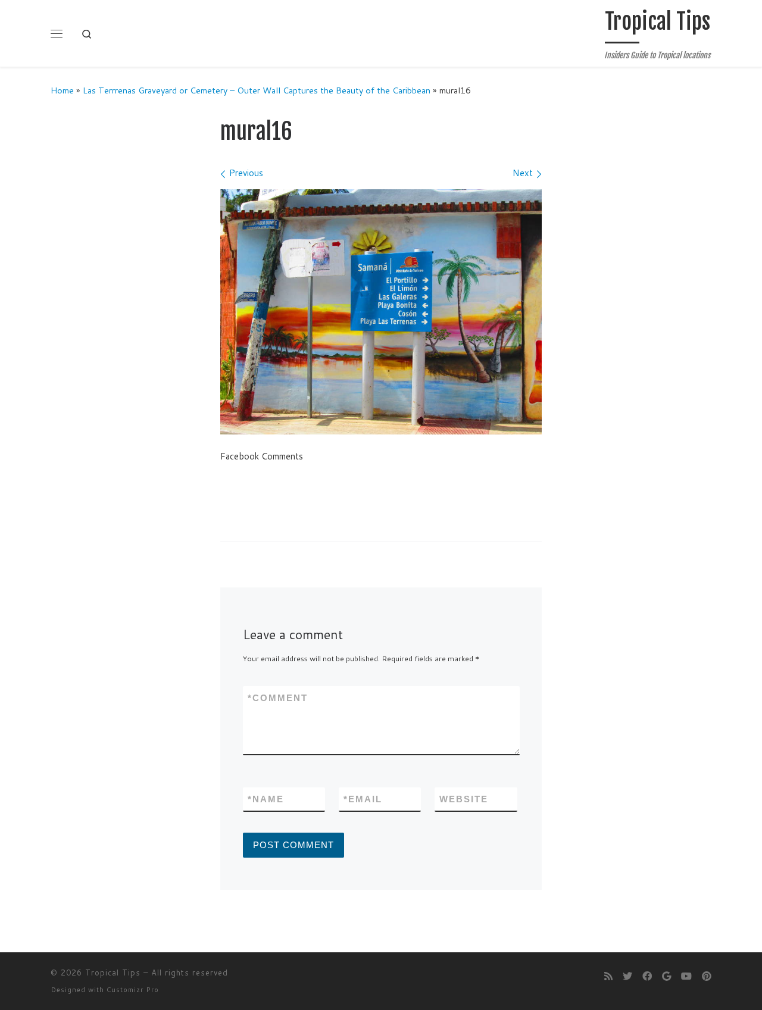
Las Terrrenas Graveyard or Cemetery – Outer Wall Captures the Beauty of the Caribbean (256, 90)
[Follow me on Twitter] (627, 975)
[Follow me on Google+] (666, 975)
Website (463, 799)
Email (362, 799)
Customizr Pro (133, 990)
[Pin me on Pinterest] (706, 975)
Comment (278, 698)
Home (62, 90)
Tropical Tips (112, 972)
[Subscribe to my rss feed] (608, 975)
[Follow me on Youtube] (686, 975)
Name (266, 799)
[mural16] (381, 311)
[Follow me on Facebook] (647, 975)
